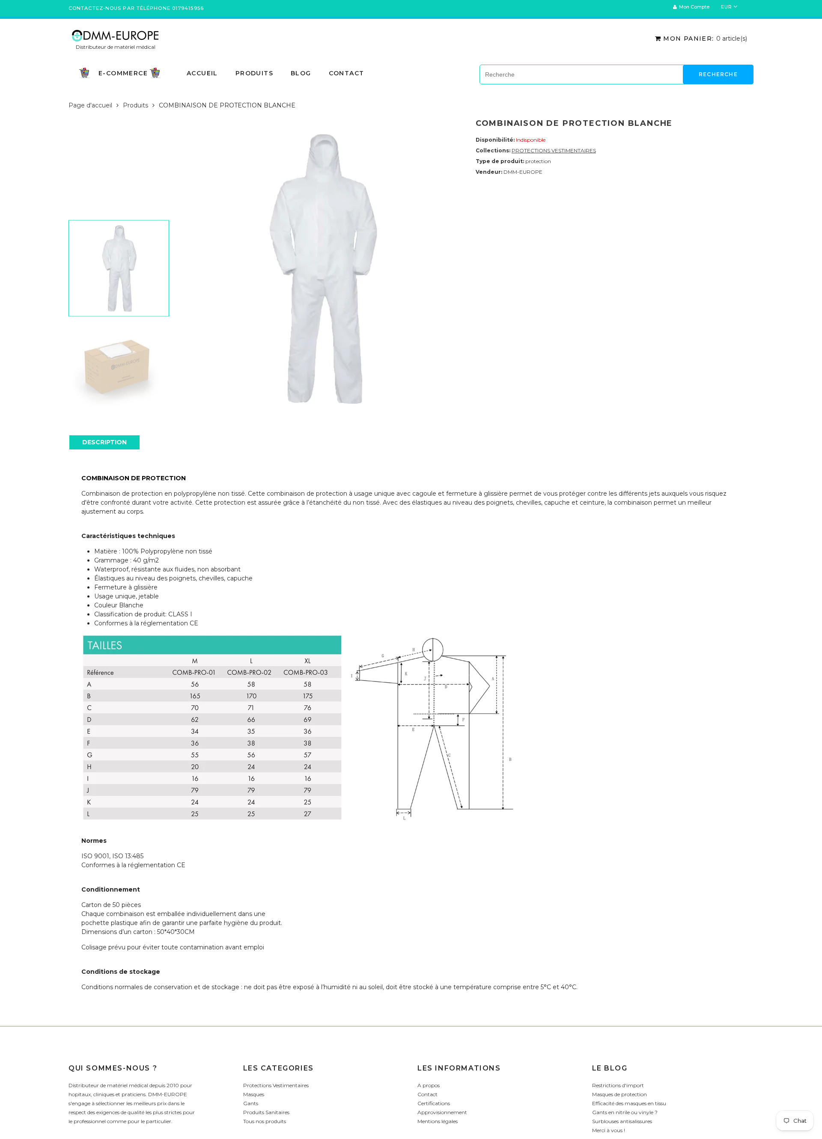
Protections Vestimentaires (276, 1085)
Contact (346, 73)
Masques (253, 1094)
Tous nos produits (264, 1121)
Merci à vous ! (608, 1130)
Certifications (433, 1103)
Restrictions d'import (618, 1085)
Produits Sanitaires (266, 1112)
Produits (135, 105)
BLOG (301, 73)
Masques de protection (619, 1094)
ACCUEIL (202, 73)
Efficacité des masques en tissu (629, 1103)
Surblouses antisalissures (622, 1121)
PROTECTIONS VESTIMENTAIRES (554, 150)
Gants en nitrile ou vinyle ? (625, 1112)
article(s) (705, 38)
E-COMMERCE (123, 72)
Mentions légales (437, 1121)
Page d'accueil (90, 105)
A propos (428, 1085)
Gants (250, 1103)
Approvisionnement (442, 1112)
